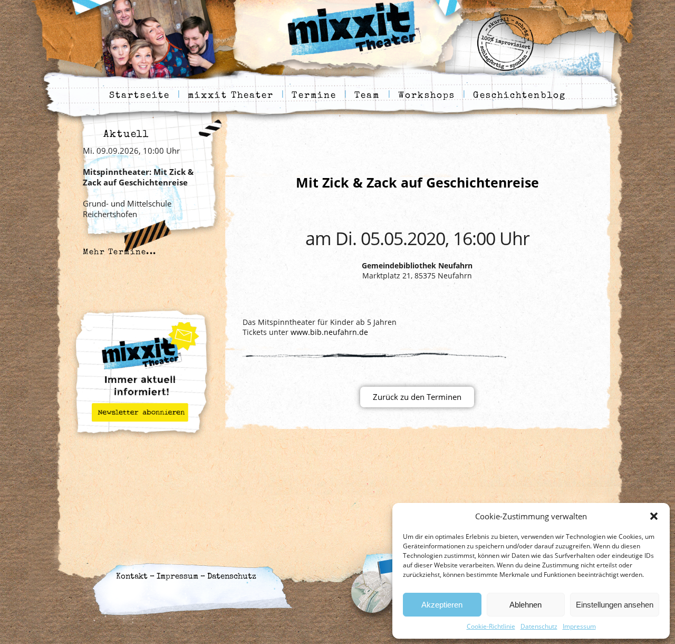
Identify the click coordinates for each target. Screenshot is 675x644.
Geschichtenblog (519, 95)
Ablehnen (525, 604)
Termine (314, 95)
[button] (654, 516)
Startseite (139, 95)
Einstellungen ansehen (614, 604)
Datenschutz (538, 626)
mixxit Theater (231, 95)
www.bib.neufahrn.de (329, 332)
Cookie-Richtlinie (491, 626)
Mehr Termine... (120, 252)
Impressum (579, 626)
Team (367, 95)
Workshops (427, 95)
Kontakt (132, 577)
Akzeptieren (441, 604)
